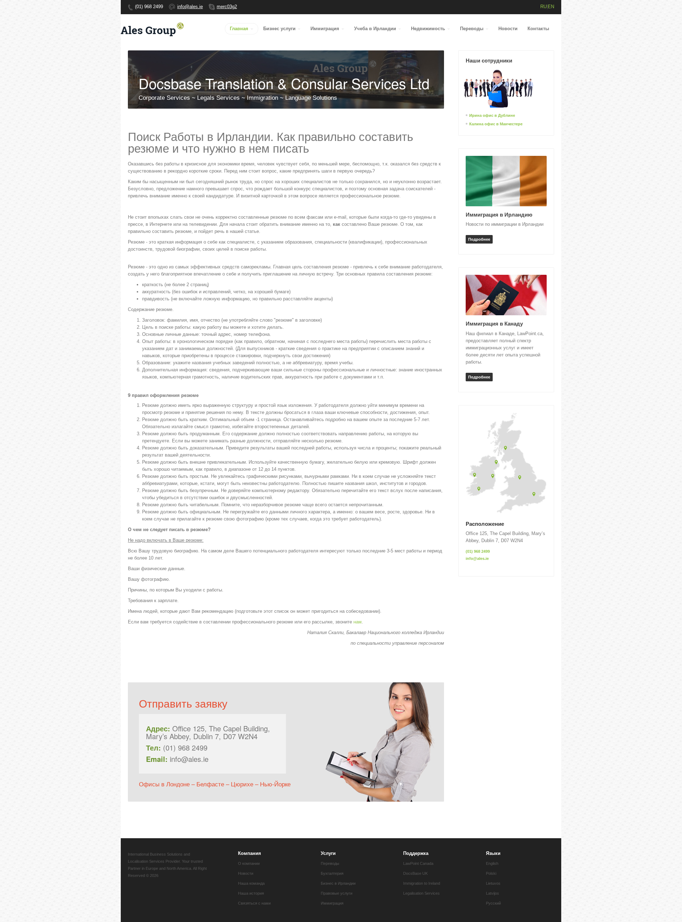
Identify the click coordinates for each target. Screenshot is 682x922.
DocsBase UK (415, 873)
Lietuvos (493, 883)
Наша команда (251, 883)
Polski (491, 873)
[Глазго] (506, 448)
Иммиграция (325, 28)
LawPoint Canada (418, 863)
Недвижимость (428, 28)
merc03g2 (227, 6)
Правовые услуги (336, 893)
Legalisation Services (421, 893)
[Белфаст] (497, 462)
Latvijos (492, 893)
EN (551, 6)
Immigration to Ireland (421, 883)
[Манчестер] (521, 478)
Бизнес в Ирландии (338, 883)
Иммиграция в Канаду (494, 323)
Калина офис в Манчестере (496, 123)
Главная (240, 28)
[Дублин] (494, 476)
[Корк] (480, 489)
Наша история (251, 893)
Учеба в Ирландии (375, 28)
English (492, 863)
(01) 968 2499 (478, 551)
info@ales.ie (190, 6)
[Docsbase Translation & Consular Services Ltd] (153, 28)
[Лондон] (535, 494)
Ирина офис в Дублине (492, 115)
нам (357, 621)
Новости (508, 28)
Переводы (472, 28)
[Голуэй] (475, 475)
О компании (249, 863)
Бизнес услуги (280, 28)
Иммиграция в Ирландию (499, 214)
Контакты (538, 28)
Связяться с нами (254, 903)
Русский (493, 903)
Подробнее (479, 239)
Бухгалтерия (332, 873)
